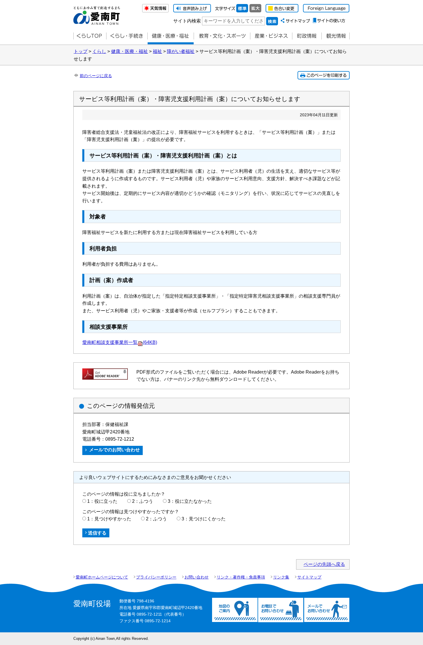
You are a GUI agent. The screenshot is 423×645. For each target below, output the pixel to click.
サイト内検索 (187, 20)
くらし (99, 51)
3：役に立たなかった (190, 501)
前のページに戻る (96, 75)
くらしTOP (89, 36)
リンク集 (281, 577)
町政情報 (306, 36)
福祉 (157, 51)
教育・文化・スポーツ (222, 36)
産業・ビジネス (271, 36)
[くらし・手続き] (126, 36)
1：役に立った (102, 501)
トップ (80, 51)
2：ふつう (142, 501)
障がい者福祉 (181, 51)
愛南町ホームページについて (102, 577)
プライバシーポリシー (156, 577)
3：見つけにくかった (204, 518)
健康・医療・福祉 (170, 36)
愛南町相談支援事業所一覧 (119, 342)
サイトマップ (309, 577)
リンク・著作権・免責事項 (241, 577)
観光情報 (335, 36)
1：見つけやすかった (109, 518)
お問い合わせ (196, 577)
